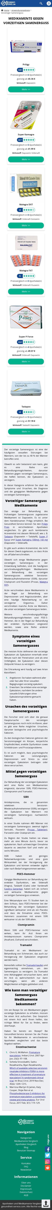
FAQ (26, 1166)
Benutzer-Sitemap (26, 1150)
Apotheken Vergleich (26, 1144)
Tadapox (8, 536)
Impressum (26, 1188)
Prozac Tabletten (37, 829)
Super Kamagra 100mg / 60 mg (31, 539)
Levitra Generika (13, 888)
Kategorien (26, 1137)
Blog (26, 1147)
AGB (26, 1195)
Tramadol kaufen (34, 965)
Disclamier (26, 1185)
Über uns (26, 1182)
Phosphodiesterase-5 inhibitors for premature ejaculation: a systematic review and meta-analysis (28, 1096)
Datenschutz (26, 1192)
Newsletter (26, 1169)
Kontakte (26, 1163)
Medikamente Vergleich (26, 1141)
